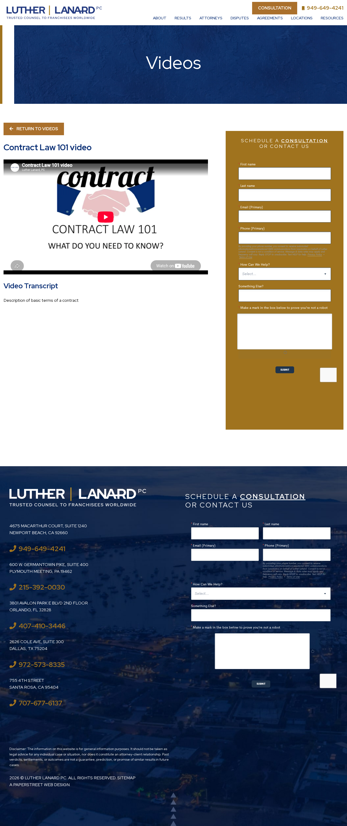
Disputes (240, 18)
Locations (302, 18)
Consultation (274, 8)
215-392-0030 (42, 587)
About (159, 18)
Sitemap (126, 777)
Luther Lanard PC (45, 777)
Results (183, 18)
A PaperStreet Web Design (39, 784)
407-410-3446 (42, 625)
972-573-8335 (42, 664)
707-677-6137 (40, 703)
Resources (332, 18)
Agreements (270, 18)
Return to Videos (37, 128)
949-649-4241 (325, 7)
